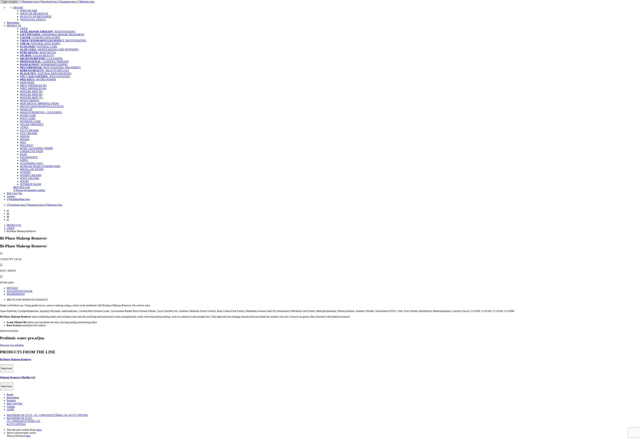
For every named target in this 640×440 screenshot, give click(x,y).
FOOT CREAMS (29, 178)
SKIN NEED (27, 82)
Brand (10, 394)
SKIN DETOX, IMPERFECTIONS (39, 103)
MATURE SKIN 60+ (31, 94)
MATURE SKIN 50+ (31, 91)
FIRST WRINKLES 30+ (33, 85)
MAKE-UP (26, 109)
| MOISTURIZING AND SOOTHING (49, 49)
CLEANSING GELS (31, 163)
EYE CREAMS (28, 133)
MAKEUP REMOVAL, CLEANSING (41, 112)
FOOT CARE (27, 118)
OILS (23, 142)
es (8, 219)
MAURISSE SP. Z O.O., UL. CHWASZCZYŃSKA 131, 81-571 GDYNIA (47, 415)
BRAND (18, 7)
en (8, 213)
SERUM (24, 136)
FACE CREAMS (29, 130)
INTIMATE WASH (30, 184)
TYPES (24, 127)
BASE (23, 154)
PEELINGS (26, 145)
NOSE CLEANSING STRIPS (36, 148)
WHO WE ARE (28, 10)
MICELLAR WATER (32, 169)
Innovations (13, 22)
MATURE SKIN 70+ (31, 97)
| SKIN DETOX (38, 52)
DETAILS (12, 288)
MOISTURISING (29, 100)
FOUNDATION (29, 157)
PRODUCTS (14, 225)
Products (11, 400)
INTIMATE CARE (30, 121)
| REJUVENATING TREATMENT (50, 67)
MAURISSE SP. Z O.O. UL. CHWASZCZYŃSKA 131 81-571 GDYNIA (23, 421)
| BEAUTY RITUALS (44, 70)
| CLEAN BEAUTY (37, 55)
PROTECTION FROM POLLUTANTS (42, 106)
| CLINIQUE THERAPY (44, 61)
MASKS (24, 139)
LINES (24, 28)
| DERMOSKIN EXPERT (44, 64)
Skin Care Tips (14, 193)
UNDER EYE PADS (31, 151)
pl (8, 210)
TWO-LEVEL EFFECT (33, 19)
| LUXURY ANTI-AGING (40, 37)
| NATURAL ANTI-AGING (40, 43)
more (39, 429)
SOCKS (24, 181)
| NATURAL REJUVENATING (46, 73)
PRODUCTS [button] (14, 25)
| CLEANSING (41, 58)
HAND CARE (28, 115)
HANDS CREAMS (30, 175)
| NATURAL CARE (38, 46)
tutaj (28, 435)
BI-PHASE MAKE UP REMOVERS (40, 166)
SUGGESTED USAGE (19, 291)
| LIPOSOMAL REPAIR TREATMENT (52, 34)
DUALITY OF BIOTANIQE (36, 16)
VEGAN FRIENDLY (32, 124)
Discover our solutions (12, 345)
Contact (11, 196)
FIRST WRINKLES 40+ (33, 88)
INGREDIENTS (16, 294)
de (8, 216)
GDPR (10, 409)
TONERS (25, 172)
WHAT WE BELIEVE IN (34, 13)
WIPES (24, 160)
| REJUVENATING (47, 31)
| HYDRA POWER (38, 79)
